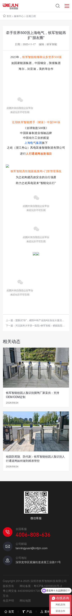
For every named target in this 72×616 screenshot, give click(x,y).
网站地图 (25, 600)
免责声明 (8, 600)
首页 (9, 16)
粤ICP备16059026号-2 (48, 586)
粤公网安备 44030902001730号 (23, 591)
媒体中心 (19, 16)
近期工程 (31, 16)
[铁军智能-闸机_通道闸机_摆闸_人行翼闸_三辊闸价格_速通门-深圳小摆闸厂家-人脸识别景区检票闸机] (11, 6)
